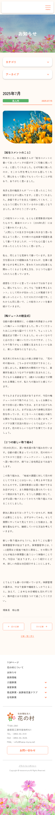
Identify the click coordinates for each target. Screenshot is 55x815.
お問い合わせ (27, 750)
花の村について (15, 667)
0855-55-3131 (20, 733)
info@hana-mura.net (24, 742)
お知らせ (11, 672)
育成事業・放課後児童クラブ (22, 692)
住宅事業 (11, 697)
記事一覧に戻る (27, 636)
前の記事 (15, 626)
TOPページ (13, 662)
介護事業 (11, 682)
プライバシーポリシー (27, 765)
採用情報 (11, 677)
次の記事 (40, 626)
